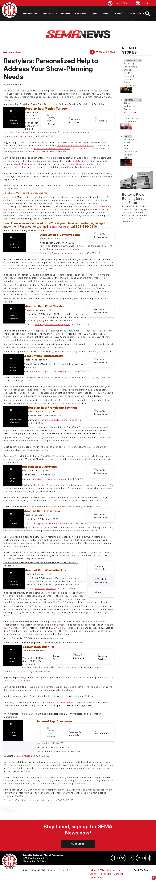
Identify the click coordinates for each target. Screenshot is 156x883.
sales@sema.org (57, 227)
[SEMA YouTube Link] (139, 858)
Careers (118, 874)
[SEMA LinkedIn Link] (131, 858)
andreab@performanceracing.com (52, 371)
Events (66, 13)
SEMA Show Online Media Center (52, 148)
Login (146, 3)
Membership (31, 13)
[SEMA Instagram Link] (147, 858)
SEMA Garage (11, 628)
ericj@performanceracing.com (50, 523)
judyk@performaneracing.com (48, 479)
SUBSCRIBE (78, 843)
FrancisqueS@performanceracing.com (58, 420)
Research (81, 13)
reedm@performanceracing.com (52, 324)
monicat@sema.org (24, 136)
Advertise (96, 874)
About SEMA (97, 870)
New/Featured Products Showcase (75, 145)
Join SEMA (122, 3)
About (106, 13)
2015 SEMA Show (16, 91)
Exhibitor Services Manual (80, 164)
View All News (105, 52)
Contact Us (113, 870)
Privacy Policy (66, 870)
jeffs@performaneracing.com (66, 253)
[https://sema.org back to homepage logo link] (149, 13)
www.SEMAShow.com (25, 164)
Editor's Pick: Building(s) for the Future (134, 198)
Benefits (120, 13)
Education (50, 13)
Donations (96, 877)
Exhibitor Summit (81, 161)
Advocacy (137, 13)
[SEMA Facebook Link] (114, 858)
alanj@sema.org (22, 756)
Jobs (95, 13)
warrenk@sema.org (45, 588)
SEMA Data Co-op (60, 628)
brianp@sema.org (23, 671)
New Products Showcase (16, 681)
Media (108, 874)
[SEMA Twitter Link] (122, 858)
